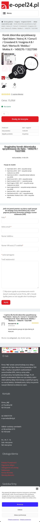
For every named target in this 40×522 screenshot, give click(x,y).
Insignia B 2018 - (26, 22)
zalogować (13, 338)
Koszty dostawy (7, 473)
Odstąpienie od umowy (9, 468)
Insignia (17, 22)
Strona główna (8, 22)
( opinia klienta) (17, 94)
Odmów (20, 510)
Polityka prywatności (13, 519)
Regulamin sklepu (7, 465)
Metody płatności (7, 475)
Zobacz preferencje (20, 515)
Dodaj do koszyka (20, 119)
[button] (37, 489)
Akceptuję (20, 504)
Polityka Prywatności (9, 463)
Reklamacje (5, 470)
